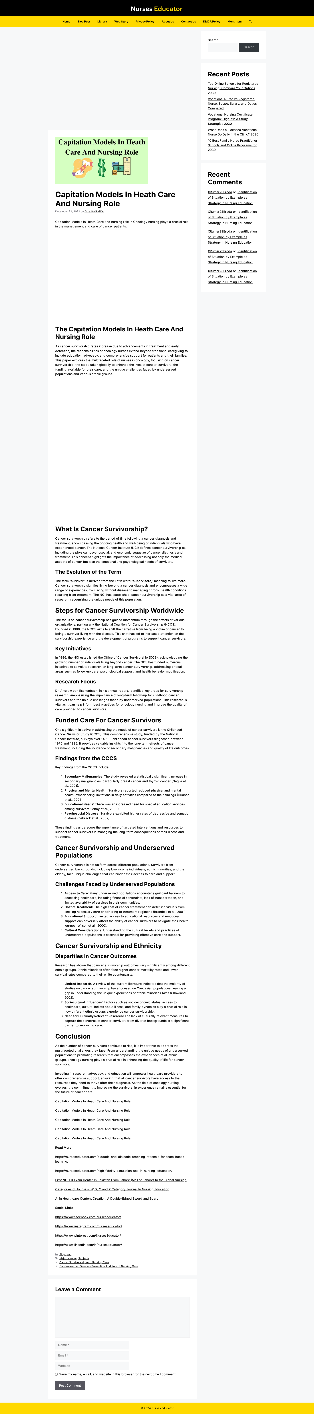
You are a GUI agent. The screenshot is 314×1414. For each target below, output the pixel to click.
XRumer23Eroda (220, 192)
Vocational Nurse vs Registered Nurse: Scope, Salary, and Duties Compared (232, 103)
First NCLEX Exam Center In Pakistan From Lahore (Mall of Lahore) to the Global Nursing (121, 1180)
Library (102, 21)
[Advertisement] (122, 80)
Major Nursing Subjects (74, 1258)
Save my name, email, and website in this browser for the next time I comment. (117, 1374)
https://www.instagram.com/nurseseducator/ (88, 1226)
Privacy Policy (145, 21)
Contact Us (188, 21)
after (103, 1083)
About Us (168, 21)
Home (66, 21)
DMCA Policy (211, 21)
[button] (250, 21)
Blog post (65, 1254)
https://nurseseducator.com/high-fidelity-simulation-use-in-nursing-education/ (113, 1171)
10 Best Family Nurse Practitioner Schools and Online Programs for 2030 (232, 145)
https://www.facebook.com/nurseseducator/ (88, 1217)
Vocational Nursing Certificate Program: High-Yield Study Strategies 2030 (230, 119)
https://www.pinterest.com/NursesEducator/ (88, 1235)
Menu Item (235, 21)
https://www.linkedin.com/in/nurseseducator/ (88, 1245)
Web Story (121, 21)
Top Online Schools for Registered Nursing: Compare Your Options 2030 (233, 88)
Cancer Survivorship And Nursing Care (84, 1262)
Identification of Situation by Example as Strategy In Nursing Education (232, 197)
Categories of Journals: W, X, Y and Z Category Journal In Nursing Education (112, 1189)
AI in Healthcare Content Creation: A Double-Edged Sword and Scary (106, 1198)
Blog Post (84, 21)
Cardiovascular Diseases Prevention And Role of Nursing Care (98, 1266)
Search (213, 40)
